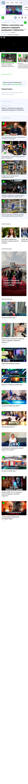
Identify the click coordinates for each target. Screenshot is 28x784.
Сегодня (13, 32)
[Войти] (22, 17)
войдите (5, 84)
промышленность (7, 74)
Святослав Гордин (13, 34)
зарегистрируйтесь (16, 84)
